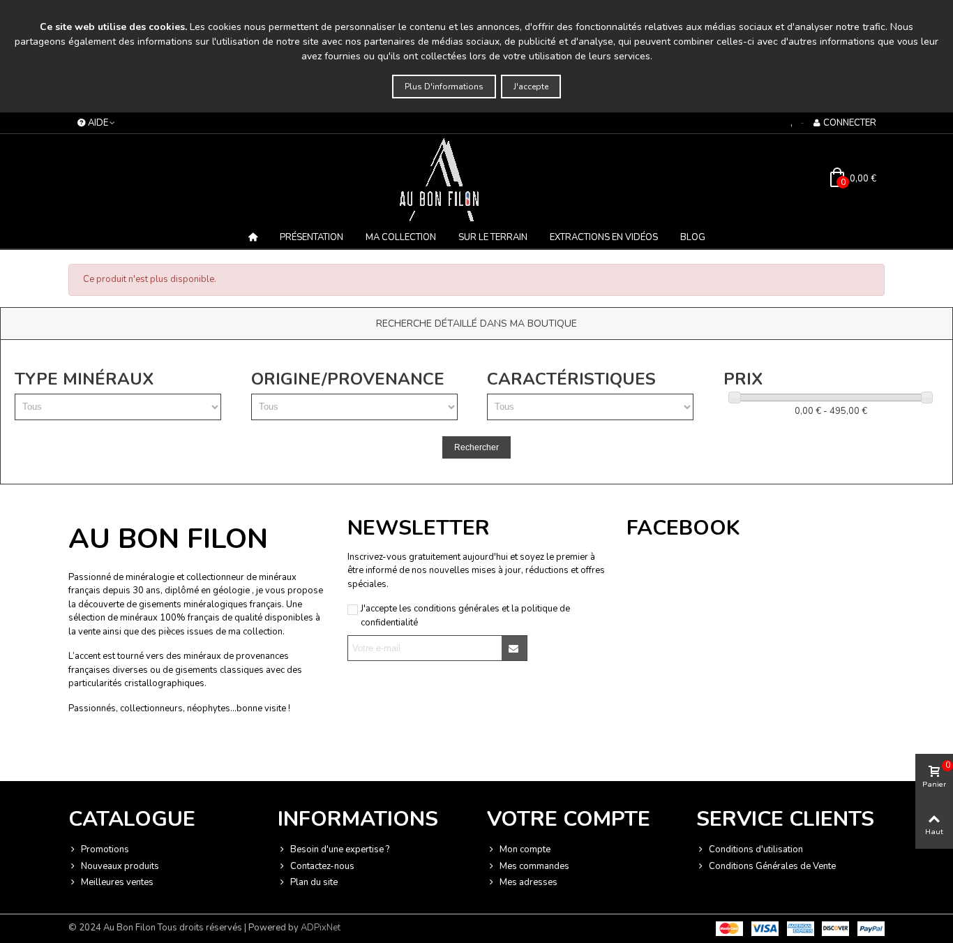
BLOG (692, 237)
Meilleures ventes (117, 882)
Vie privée (174, 753)
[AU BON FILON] (476, 179)
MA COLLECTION (401, 237)
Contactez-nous (322, 866)
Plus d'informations (444, 86)
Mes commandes (534, 866)
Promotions (105, 849)
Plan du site (314, 882)
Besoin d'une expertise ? (339, 849)
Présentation (311, 237)
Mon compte (525, 849)
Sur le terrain (492, 237)
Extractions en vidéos (604, 237)
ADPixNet (320, 927)
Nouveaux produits (120, 866)
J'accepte (530, 86)
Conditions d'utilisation (756, 849)
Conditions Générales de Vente (772, 866)
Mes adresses (528, 882)
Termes (208, 753)
